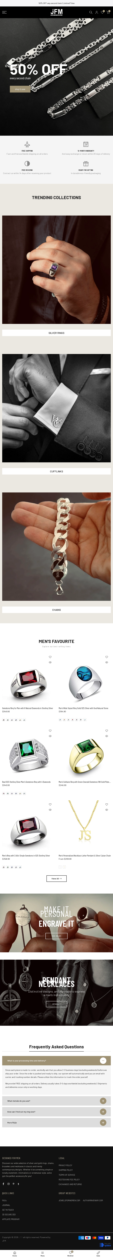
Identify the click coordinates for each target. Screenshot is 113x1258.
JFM (4, 1241)
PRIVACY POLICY (65, 1165)
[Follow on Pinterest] (14, 1184)
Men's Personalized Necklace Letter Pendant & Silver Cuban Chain (85, 855)
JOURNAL (6, 1205)
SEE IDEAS (56, 936)
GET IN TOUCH (8, 1210)
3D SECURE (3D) (8, 1214)
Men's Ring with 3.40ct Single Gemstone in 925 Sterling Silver (26, 855)
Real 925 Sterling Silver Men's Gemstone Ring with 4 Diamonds (26, 782)
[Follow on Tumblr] (18, 1184)
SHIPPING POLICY (66, 1170)
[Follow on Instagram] (9, 1184)
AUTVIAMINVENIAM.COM (93, 1200)
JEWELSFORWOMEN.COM (69, 1200)
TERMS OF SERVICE (67, 1175)
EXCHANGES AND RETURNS (70, 1184)
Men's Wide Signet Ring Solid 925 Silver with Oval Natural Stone (83, 708)
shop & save (20, 89)
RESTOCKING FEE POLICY (69, 1179)
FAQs (4, 1200)
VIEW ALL (56, 1004)
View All (55, 878)
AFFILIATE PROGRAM (10, 1219)
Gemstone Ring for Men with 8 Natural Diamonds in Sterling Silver (27, 708)
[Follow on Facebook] (3, 1184)
